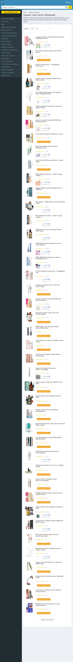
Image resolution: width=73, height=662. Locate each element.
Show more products (47, 620)
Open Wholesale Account (11, 12)
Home (24, 12)
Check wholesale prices (44, 60)
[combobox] (43, 28)
